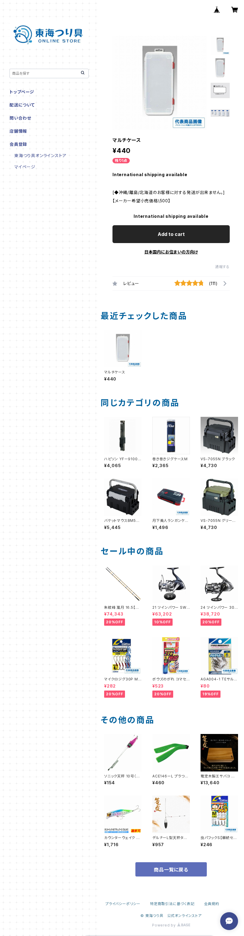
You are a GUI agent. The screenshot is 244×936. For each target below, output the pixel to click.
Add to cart (171, 234)
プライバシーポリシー (122, 903)
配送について (22, 104)
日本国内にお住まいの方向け (171, 251)
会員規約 (211, 903)
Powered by (164, 925)
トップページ (22, 91)
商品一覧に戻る (171, 870)
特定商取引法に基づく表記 (172, 903)
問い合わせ (20, 117)
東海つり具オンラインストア (40, 155)
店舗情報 (18, 131)
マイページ (24, 166)
